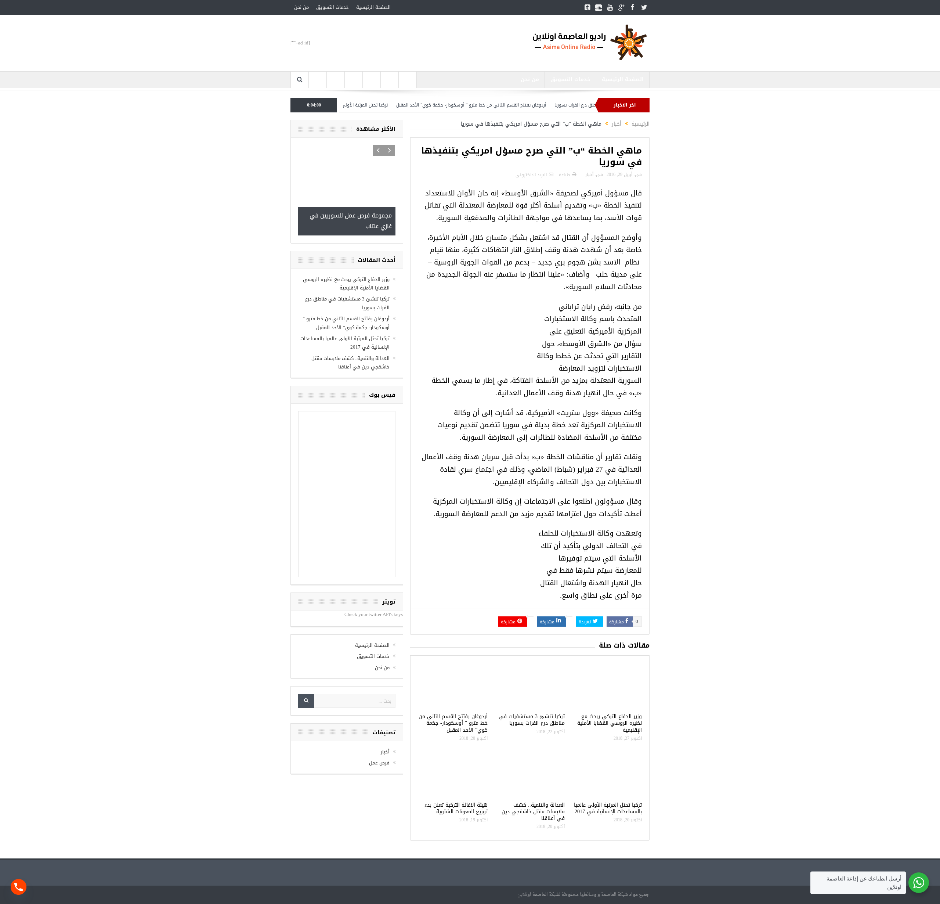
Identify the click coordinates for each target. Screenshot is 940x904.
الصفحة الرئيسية (373, 7)
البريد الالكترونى (531, 175)
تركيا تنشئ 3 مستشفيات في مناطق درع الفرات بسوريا (532, 720)
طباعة (564, 175)
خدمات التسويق (332, 7)
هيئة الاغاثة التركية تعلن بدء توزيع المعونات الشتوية (456, 808)
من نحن (301, 7)
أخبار (589, 174)
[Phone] (18, 887)
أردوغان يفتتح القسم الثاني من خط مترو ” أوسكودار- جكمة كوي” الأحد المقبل (495, 105)
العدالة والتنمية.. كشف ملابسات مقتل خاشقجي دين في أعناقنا (533, 811)
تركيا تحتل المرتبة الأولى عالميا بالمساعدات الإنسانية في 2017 (352, 105)
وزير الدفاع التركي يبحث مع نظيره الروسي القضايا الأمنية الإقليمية (609, 723)
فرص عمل (379, 762)
